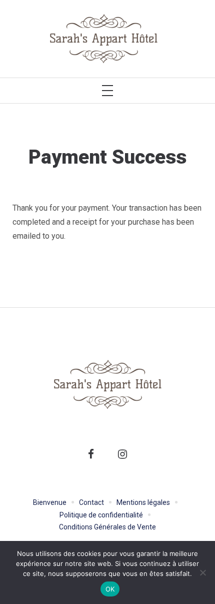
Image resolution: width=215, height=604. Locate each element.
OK (110, 589)
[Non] (203, 572)
